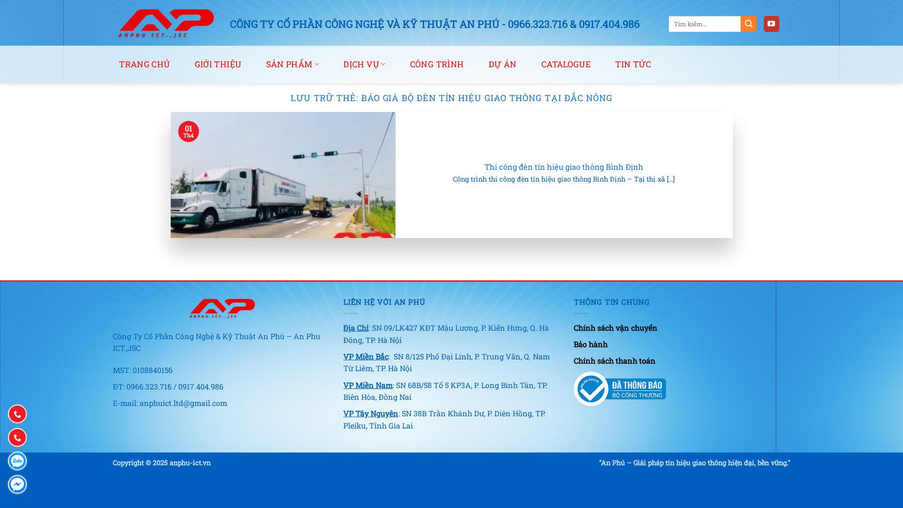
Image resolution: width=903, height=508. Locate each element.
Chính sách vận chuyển (615, 328)
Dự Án (503, 64)
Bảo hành (591, 344)
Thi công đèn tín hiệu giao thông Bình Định (563, 167)
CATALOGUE (566, 64)
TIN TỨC (633, 64)
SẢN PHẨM (289, 64)
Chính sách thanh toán (615, 360)
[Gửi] (749, 24)
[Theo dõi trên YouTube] (771, 24)
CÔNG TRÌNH (437, 64)
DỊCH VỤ (361, 64)
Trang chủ (144, 64)
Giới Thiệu (218, 64)
